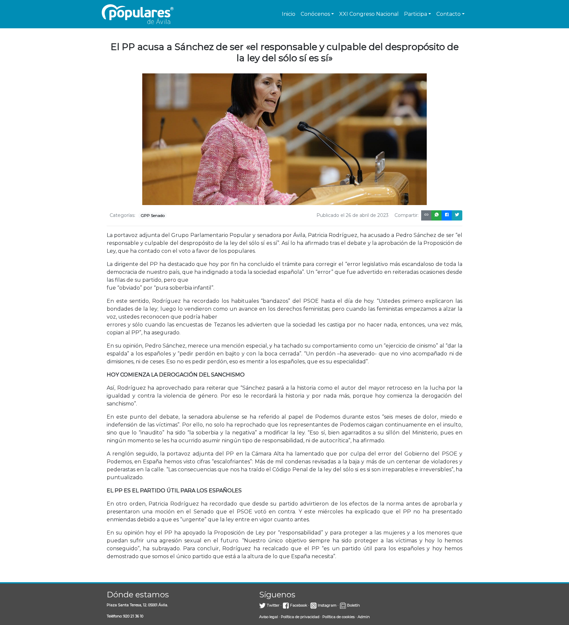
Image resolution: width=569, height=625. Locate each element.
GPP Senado (153, 215)
